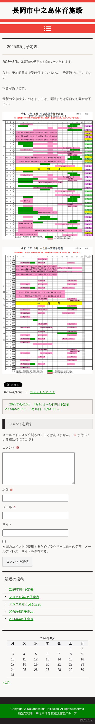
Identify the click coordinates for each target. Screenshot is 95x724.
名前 (7, 490)
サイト (7, 524)
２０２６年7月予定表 (24, 597)
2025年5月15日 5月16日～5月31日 (32, 409)
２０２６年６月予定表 (25, 604)
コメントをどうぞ (42, 392)
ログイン (86, 720)
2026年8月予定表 (21, 589)
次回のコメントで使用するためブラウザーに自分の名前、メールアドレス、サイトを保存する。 (46, 549)
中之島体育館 (24, 20)
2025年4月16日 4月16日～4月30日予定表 (37, 404)
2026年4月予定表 (21, 619)
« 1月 (6, 682)
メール (9, 507)
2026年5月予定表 (21, 612)
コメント (10, 447)
